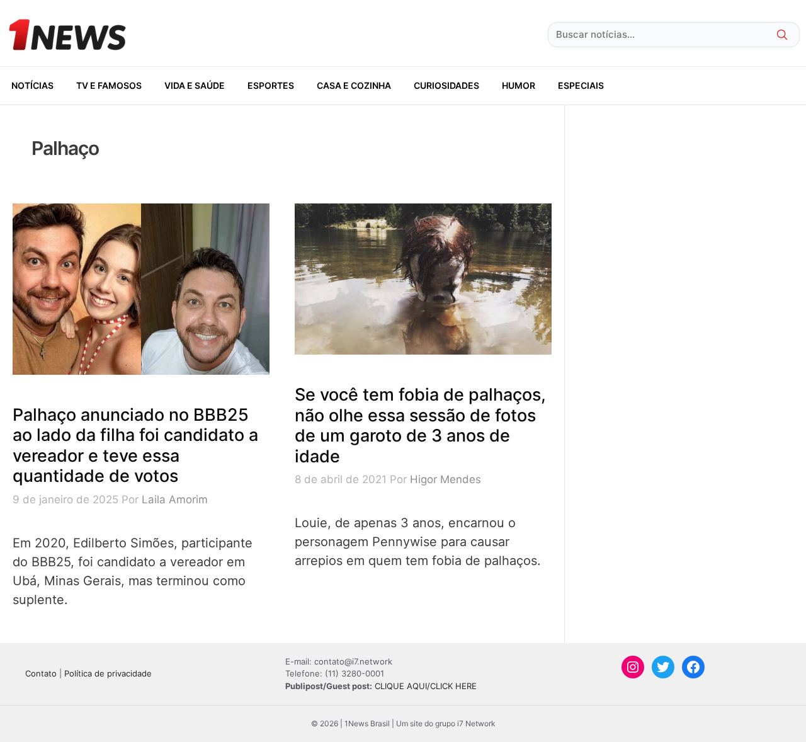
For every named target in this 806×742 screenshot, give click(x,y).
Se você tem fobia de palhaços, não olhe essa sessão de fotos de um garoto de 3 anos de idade (420, 425)
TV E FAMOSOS (109, 85)
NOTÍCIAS (32, 85)
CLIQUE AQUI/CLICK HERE (426, 686)
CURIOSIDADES (446, 85)
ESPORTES (270, 85)
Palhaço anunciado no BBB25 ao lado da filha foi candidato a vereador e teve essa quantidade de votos (135, 445)
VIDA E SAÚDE (194, 85)
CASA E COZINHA (354, 85)
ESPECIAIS (581, 85)
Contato (41, 673)
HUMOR (518, 85)
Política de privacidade (108, 673)
